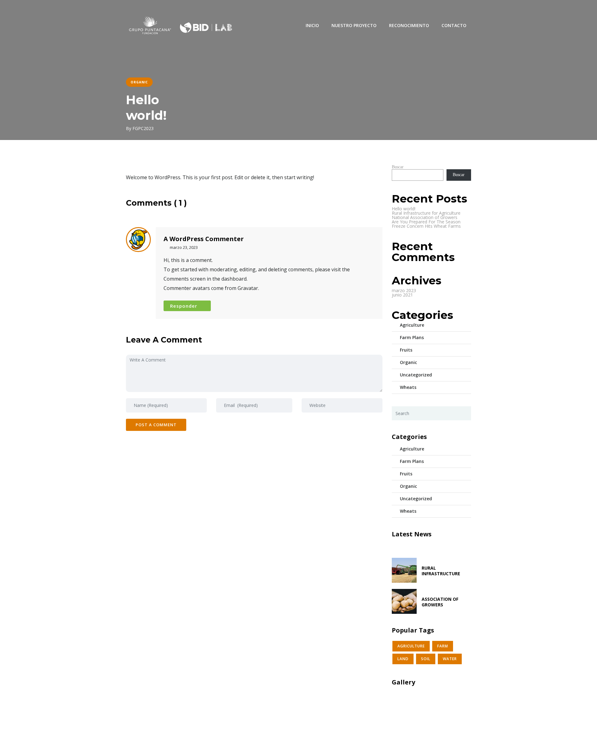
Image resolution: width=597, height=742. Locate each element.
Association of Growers (440, 602)
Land (403, 658)
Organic (408, 362)
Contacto (454, 25)
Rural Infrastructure (441, 570)
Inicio (312, 25)
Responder (183, 306)
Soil (425, 658)
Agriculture (412, 325)
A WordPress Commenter (204, 239)
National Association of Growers (424, 217)
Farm (442, 646)
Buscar (398, 167)
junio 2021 (402, 295)
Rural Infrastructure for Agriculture (426, 213)
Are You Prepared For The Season (426, 222)
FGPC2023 (143, 128)
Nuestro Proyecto (354, 25)
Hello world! (403, 209)
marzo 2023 (404, 290)
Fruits (406, 350)
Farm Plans (412, 337)
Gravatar (248, 288)
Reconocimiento (409, 25)
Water (450, 658)
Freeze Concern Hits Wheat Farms (426, 226)
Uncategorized (416, 375)
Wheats (408, 387)
